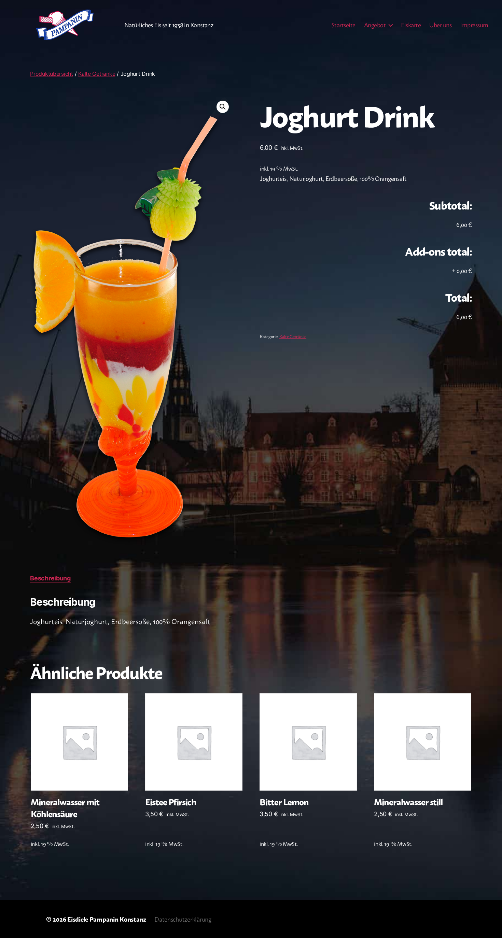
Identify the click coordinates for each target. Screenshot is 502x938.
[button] (223, 107)
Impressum (474, 25)
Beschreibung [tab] (50, 578)
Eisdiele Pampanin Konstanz (106, 919)
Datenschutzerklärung (182, 919)
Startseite (343, 25)
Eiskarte (411, 25)
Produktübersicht (51, 73)
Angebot (375, 25)
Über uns (440, 25)
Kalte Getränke (96, 73)
